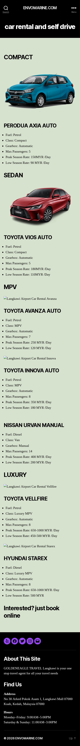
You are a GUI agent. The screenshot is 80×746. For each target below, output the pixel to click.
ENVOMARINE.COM (40, 8)
